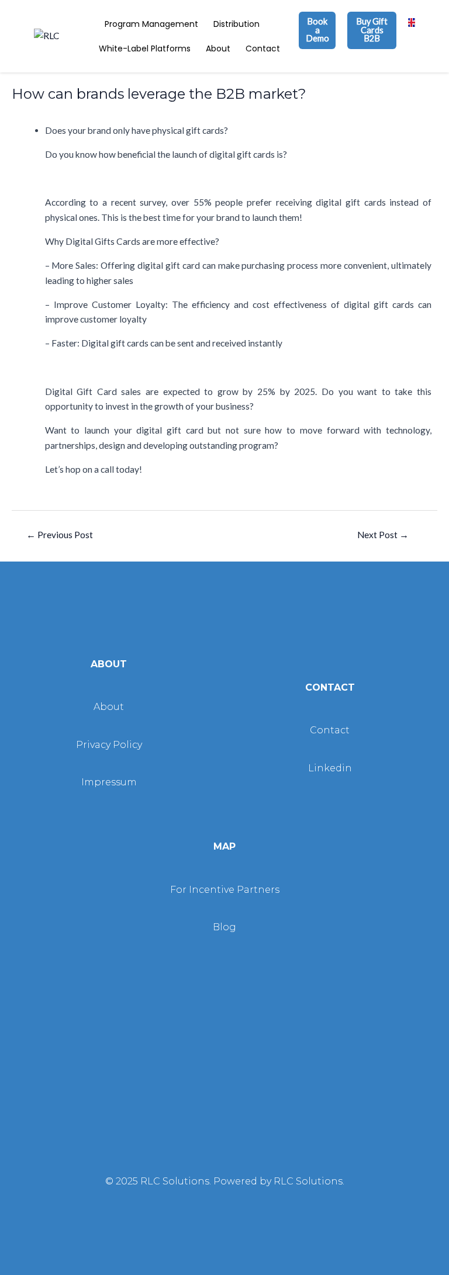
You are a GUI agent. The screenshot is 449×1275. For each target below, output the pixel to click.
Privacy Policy (109, 744)
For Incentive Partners (224, 889)
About (218, 48)
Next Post (383, 534)
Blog (224, 927)
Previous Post (59, 534)
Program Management (151, 24)
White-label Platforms (145, 48)
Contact (263, 48)
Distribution (236, 24)
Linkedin (330, 768)
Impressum (109, 782)
